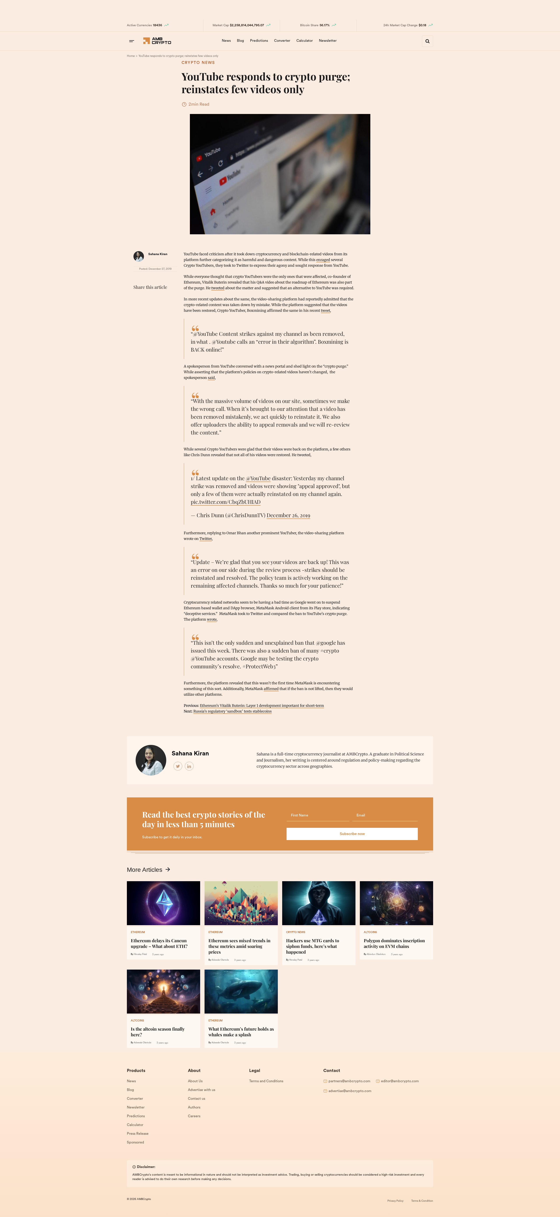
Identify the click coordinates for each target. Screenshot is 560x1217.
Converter (282, 41)
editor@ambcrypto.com (400, 1081)
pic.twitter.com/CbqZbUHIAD (226, 501)
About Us (195, 1081)
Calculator (304, 41)
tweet (325, 310)
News (226, 41)
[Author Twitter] (178, 766)
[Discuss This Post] (137, 308)
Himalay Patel (140, 954)
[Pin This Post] (157, 298)
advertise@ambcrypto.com (350, 1091)
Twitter (206, 538)
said (211, 377)
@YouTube (258, 478)
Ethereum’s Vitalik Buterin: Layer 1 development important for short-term (262, 705)
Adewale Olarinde (220, 960)
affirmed (271, 688)
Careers (194, 1116)
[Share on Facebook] (137, 298)
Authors (194, 1107)
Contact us (196, 1099)
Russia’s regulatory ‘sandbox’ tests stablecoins (232, 711)
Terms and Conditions (266, 1081)
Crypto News (198, 63)
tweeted (217, 288)
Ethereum (138, 932)
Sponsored (135, 1142)
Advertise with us (201, 1090)
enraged (323, 259)
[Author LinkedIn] (189, 766)
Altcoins (370, 932)
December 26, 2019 (288, 514)
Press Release (138, 1134)
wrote (212, 619)
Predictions (259, 41)
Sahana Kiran (157, 254)
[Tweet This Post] (147, 298)
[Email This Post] (166, 298)
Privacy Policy (395, 1201)
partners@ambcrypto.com (349, 1081)
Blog (240, 41)
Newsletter (328, 41)
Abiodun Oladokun (376, 954)
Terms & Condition (422, 1201)
